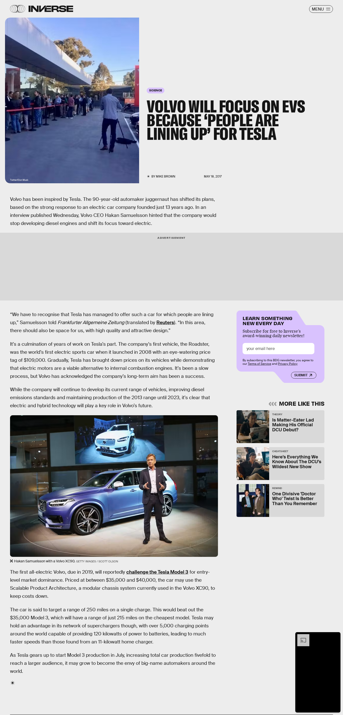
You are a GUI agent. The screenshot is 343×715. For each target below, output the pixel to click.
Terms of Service (259, 364)
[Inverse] (51, 9)
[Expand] (301, 637)
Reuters (165, 322)
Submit (301, 375)
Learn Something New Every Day (268, 320)
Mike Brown (165, 176)
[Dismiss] (335, 637)
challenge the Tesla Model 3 (157, 572)
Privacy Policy (288, 364)
